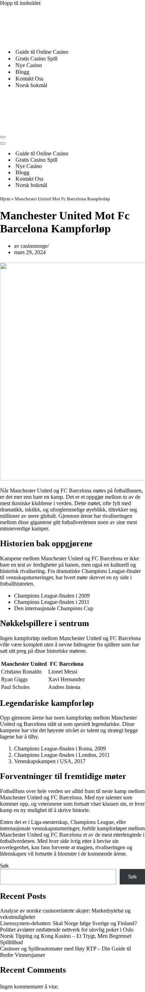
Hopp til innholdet (20, 3)
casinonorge (34, 246)
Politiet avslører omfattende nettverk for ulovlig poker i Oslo (66, 930)
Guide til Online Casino (41, 52)
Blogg (22, 72)
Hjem (5, 198)
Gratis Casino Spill (36, 59)
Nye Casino (28, 65)
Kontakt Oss (29, 79)
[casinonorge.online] (53, 40)
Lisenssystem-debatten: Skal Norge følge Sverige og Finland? (68, 923)
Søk (4, 866)
